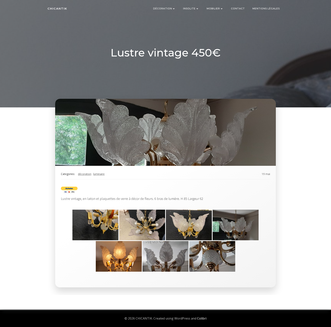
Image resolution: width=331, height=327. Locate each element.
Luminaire (99, 174)
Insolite (189, 8)
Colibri (201, 318)
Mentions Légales (266, 8)
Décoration (162, 8)
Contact (238, 8)
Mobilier (213, 8)
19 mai (266, 174)
